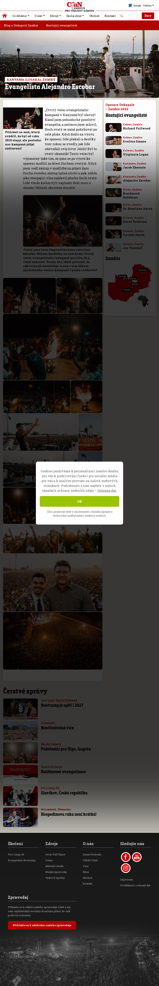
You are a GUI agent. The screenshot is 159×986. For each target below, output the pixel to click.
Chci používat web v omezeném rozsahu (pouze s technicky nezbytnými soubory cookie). (79, 513)
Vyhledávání (121, 17)
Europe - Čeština (142, 5)
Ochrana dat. (107, 490)
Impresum (126, 879)
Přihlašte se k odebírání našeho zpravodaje (42, 925)
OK (79, 501)
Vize (86, 866)
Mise (86, 872)
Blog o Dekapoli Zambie (21, 25)
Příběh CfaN (90, 860)
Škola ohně (73, 16)
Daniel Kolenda (92, 854)
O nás (38, 16)
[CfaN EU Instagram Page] (125, 868)
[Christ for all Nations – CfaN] (79, 7)
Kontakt (110, 16)
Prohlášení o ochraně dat (135, 885)
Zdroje (54, 16)
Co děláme (19, 16)
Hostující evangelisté (61, 25)
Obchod (94, 16)
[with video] (33, 715)
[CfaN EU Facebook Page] (125, 857)
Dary (147, 15)
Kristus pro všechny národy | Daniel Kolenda (5, 16)
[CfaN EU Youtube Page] (136, 857)
